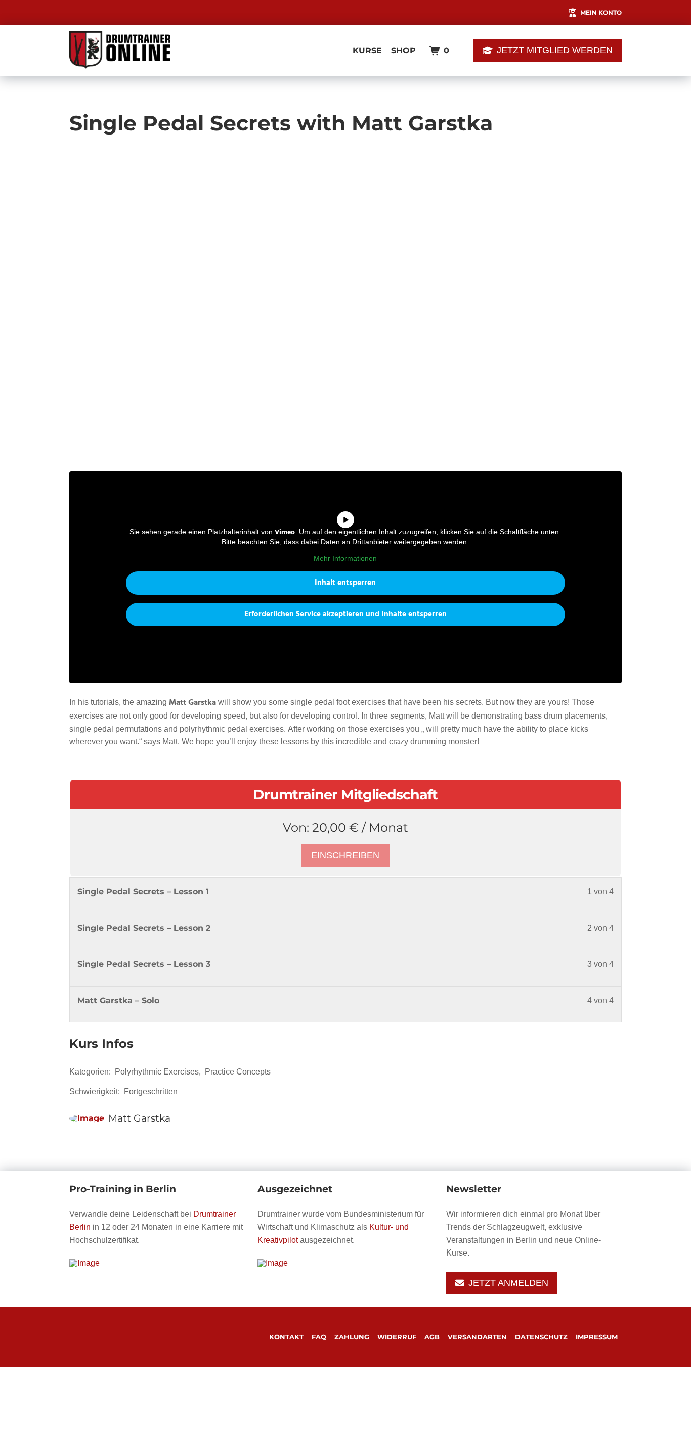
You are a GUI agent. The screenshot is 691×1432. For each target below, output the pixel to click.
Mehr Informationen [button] (345, 558)
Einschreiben (345, 855)
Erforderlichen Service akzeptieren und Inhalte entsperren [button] (345, 614)
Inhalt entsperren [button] (345, 583)
